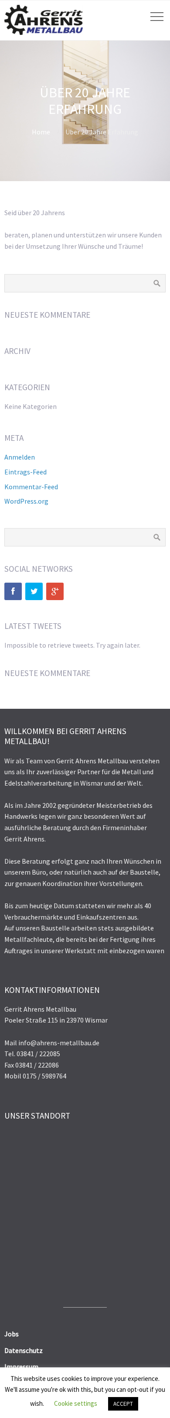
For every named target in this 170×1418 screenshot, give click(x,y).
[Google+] (55, 591)
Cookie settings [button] (75, 1403)
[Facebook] (13, 591)
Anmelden (19, 457)
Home (41, 131)
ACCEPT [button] (123, 1404)
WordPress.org (26, 501)
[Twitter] (34, 591)
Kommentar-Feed (31, 486)
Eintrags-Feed (25, 471)
